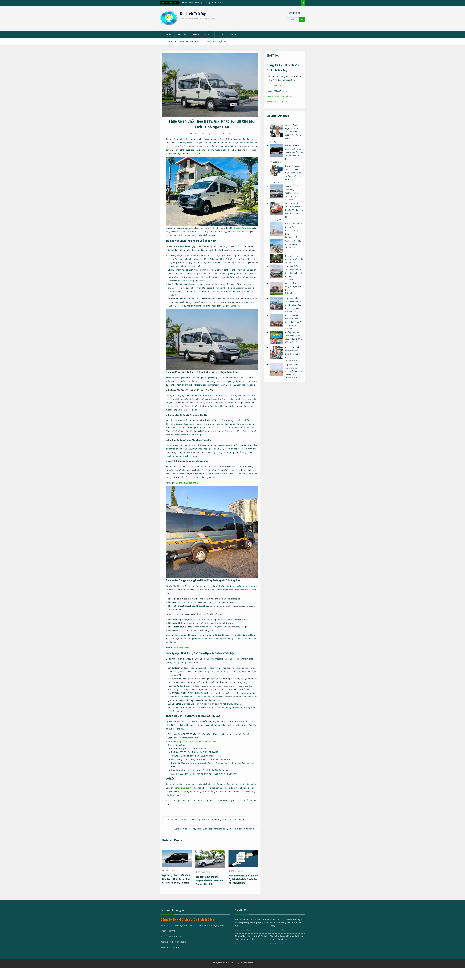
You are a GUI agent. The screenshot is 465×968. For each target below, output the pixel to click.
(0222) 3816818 (274, 85)
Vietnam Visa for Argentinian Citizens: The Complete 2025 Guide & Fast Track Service (293, 132)
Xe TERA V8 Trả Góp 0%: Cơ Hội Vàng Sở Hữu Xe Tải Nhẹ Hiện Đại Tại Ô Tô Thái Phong (205, 819)
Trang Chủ (167, 34)
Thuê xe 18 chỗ (183, 647)
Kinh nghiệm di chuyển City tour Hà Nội (293, 286)
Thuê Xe (208, 34)
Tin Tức (221, 34)
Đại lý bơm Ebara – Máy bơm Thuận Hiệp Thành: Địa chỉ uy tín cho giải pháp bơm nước (214, 828)
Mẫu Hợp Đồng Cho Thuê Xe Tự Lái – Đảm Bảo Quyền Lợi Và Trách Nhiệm (243, 879)
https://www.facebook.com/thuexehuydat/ (196, 741)
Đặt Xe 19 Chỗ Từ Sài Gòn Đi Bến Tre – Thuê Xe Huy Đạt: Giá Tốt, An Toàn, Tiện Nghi (176, 879)
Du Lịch (195, 34)
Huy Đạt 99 (215, 134)
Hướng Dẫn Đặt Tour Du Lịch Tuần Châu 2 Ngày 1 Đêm (293, 335)
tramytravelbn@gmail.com (279, 96)
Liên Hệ (233, 34)
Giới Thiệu (182, 34)
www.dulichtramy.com (277, 101)
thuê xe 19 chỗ (239, 228)
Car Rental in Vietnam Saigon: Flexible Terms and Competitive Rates (209, 880)
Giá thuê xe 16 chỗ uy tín (187, 482)
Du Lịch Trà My (193, 13)
